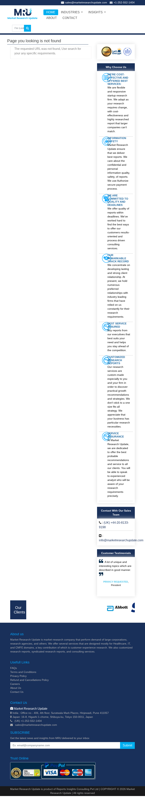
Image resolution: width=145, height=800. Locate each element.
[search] (27, 28)
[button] (101, 577)
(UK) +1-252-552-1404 (28, 720)
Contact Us (16, 691)
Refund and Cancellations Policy (29, 679)
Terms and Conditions (23, 671)
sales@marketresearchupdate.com (86, 2)
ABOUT (51, 18)
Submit (127, 745)
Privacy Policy (18, 675)
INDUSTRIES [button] (70, 12)
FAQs (13, 668)
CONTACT (69, 18)
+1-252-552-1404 (124, 2)
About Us (15, 687)
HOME (50, 12)
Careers (15, 683)
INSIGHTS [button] (95, 12)
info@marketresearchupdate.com (121, 540)
